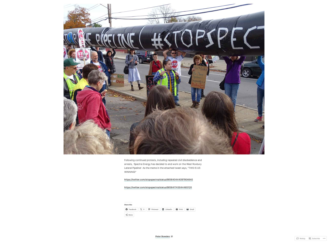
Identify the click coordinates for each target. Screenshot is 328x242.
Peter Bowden (162, 236)
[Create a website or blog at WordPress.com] (172, 236)
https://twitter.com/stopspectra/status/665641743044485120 (158, 187)
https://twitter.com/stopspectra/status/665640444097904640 (158, 179)
